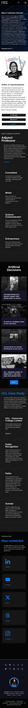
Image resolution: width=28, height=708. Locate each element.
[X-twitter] (14, 665)
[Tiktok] (18, 669)
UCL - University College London (14, 419)
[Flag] (5, 669)
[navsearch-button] (17, 2)
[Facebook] (14, 669)
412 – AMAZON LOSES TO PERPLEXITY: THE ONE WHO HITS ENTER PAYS (13, 374)
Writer (8, 193)
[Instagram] (22, 665)
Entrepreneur (12, 238)
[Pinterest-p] (10, 669)
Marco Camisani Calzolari (17, 691)
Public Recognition (11, 445)
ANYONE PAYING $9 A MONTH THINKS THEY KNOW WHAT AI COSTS (12, 296)
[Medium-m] (22, 669)
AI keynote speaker (10, 701)
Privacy (14, 695)
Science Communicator (13, 215)
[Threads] (18, 665)
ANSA (20, 407)
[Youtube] (10, 665)
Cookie (19, 695)
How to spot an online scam (16, 703)
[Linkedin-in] (5, 665)
